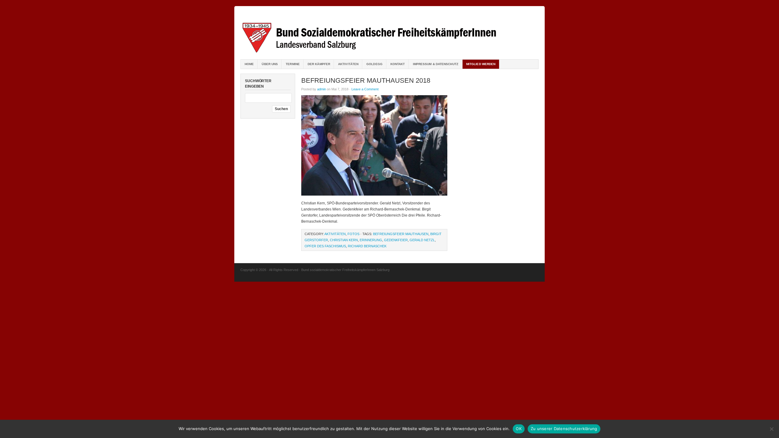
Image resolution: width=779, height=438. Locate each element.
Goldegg (374, 64)
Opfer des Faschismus (325, 246)
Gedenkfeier (396, 240)
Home (249, 64)
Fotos (353, 234)
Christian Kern (344, 240)
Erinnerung (371, 240)
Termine (293, 64)
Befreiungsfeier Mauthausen (400, 234)
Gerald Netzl (422, 240)
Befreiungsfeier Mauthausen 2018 (365, 80)
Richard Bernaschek (367, 246)
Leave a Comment (365, 89)
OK (519, 428)
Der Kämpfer (319, 64)
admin (321, 89)
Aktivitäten (348, 64)
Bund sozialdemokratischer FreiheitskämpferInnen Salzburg (389, 33)
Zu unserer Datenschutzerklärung (564, 428)
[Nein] (771, 429)
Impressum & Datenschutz (435, 64)
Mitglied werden (481, 64)
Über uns (270, 64)
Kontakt (397, 64)
